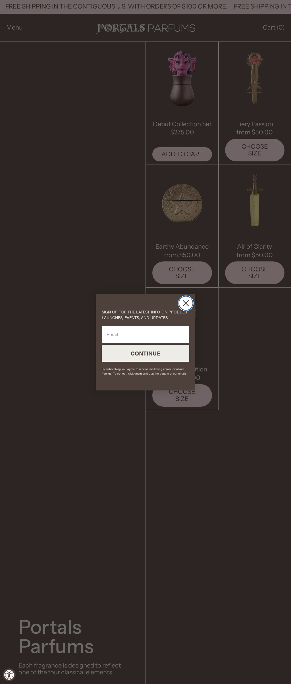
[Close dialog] (186, 303)
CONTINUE (145, 353)
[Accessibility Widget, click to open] (9, 674)
